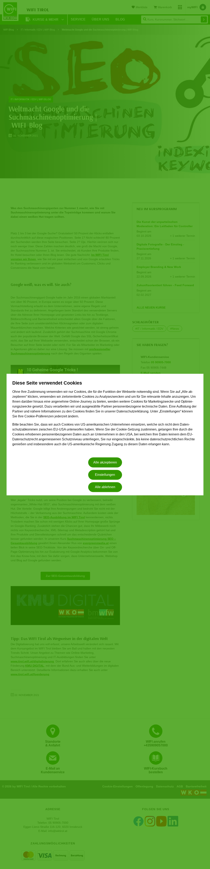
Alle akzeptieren (105, 462)
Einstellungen (105, 474)
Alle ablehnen (105, 487)
